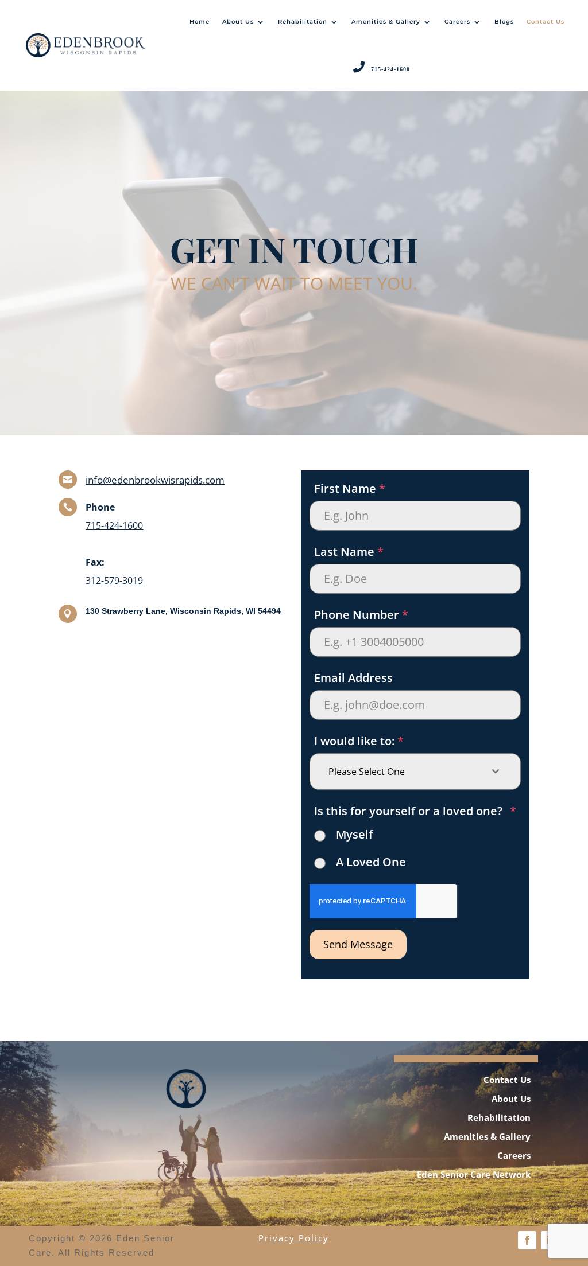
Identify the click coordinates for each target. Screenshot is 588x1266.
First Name (349, 488)
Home (199, 21)
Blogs (504, 21)
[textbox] (404, 771)
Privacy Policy (293, 1238)
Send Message (358, 944)
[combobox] (415, 771)
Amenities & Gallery (385, 21)
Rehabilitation (302, 21)
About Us (238, 21)
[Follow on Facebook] (527, 1240)
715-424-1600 (114, 525)
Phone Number (361, 614)
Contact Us (545, 21)
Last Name (349, 551)
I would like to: (359, 741)
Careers (457, 21)
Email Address (353, 677)
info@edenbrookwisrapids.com (155, 479)
